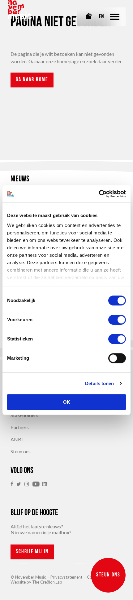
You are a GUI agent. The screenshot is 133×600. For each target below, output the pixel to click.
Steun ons (21, 451)
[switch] (117, 320)
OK (66, 402)
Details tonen (99, 383)
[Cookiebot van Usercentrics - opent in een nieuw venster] (99, 194)
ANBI (17, 439)
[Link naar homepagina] (19, 9)
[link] (13, 484)
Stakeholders (24, 415)
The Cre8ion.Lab (47, 582)
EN (101, 17)
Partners (20, 427)
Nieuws (20, 179)
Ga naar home (32, 80)
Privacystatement (66, 577)
